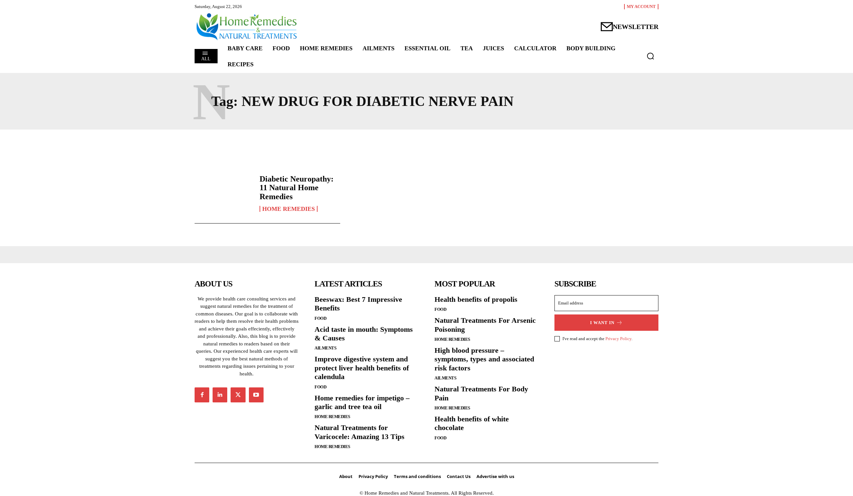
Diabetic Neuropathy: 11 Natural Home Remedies (297, 188)
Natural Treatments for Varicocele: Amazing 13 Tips (360, 431)
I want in (602, 322)
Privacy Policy (618, 338)
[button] (650, 56)
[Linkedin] (220, 394)
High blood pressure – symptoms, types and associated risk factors (484, 359)
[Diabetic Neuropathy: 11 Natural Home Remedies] (224, 193)
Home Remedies (288, 209)
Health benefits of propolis (475, 299)
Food (320, 318)
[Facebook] (202, 394)
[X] (238, 394)
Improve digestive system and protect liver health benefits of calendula (362, 368)
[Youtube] (256, 394)
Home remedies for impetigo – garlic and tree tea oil (362, 402)
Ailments (325, 347)
